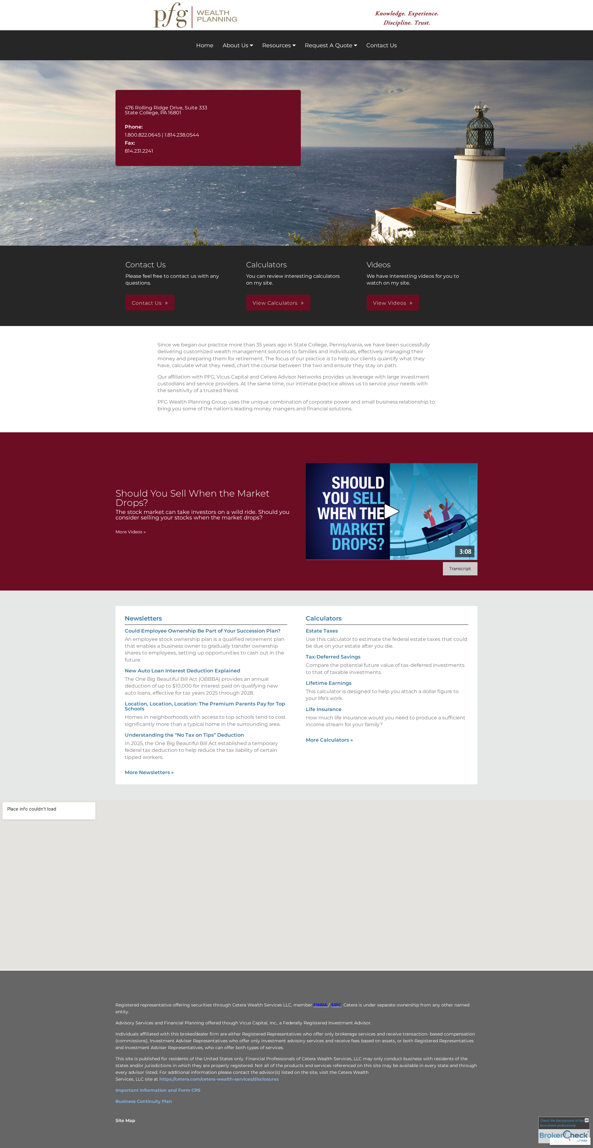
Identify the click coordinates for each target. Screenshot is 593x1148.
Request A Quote (328, 45)
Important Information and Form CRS (158, 1090)
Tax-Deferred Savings (333, 657)
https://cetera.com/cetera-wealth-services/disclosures (219, 1079)
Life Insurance (324, 709)
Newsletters (143, 618)
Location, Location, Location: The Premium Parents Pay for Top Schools (205, 706)
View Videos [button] (389, 303)
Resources (276, 45)
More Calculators (329, 740)
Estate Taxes (322, 631)
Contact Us (381, 45)
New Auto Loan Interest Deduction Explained (182, 671)
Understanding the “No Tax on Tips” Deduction (184, 735)
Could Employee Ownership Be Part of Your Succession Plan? (202, 631)
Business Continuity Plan (144, 1101)
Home (204, 45)
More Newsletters (149, 772)
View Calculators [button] (275, 303)
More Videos (131, 532)
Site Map (125, 1120)
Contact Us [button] (147, 303)
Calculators (324, 618)
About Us (235, 45)
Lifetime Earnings (328, 683)
